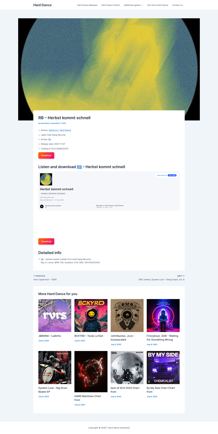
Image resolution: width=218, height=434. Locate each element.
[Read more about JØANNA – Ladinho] (54, 315)
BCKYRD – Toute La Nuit (88, 335)
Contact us (177, 5)
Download (46, 155)
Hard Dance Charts (110, 5)
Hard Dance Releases (87, 5)
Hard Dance (42, 5)
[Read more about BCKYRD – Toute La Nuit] (90, 315)
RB (49, 139)
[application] (142, 5)
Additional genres (132, 5)
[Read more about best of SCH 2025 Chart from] (127, 367)
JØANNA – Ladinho (49, 335)
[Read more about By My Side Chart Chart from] (163, 367)
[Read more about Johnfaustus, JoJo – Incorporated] (127, 315)
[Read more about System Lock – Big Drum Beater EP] (54, 367)
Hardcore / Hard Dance (60, 130)
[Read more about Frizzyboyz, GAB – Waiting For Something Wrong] (163, 315)
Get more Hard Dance (157, 5)
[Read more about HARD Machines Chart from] (90, 371)
